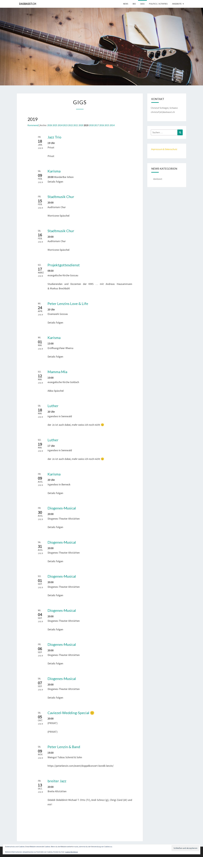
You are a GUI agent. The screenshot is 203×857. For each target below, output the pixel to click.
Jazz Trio (54, 137)
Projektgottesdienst (64, 265)
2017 (96, 125)
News (125, 3)
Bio (134, 3)
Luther (53, 406)
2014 (112, 125)
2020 (80, 125)
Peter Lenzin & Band (64, 747)
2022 (70, 125)
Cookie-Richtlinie (71, 852)
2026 (49, 125)
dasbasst (157, 178)
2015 (106, 125)
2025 (54, 125)
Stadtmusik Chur (61, 196)
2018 (91, 125)
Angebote (177, 3)
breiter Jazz (57, 781)
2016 (101, 125)
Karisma (54, 171)
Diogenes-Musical (62, 508)
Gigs (142, 3)
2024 (60, 125)
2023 (65, 125)
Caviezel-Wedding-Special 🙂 (71, 713)
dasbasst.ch (27, 3)
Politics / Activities (158, 3)
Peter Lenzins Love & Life (68, 303)
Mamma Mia (57, 372)
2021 (75, 125)
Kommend (32, 125)
